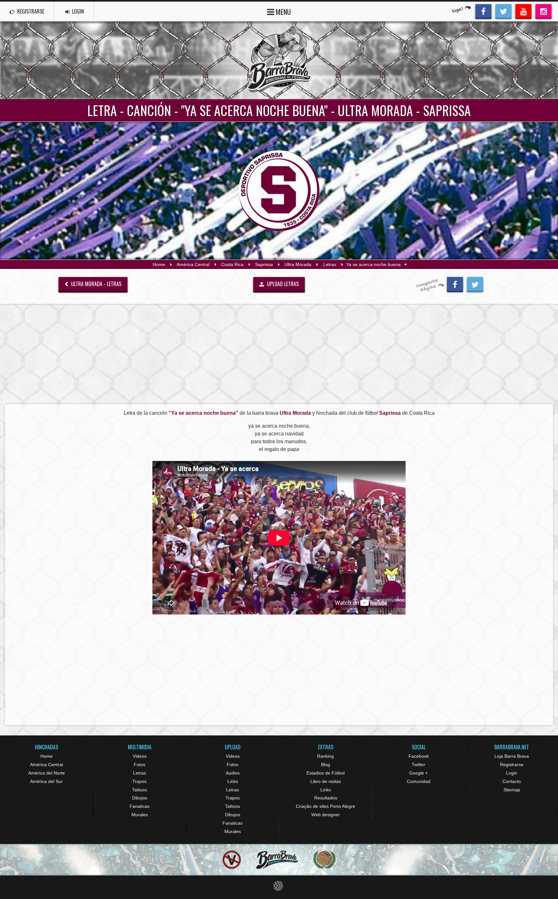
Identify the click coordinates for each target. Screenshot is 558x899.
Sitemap (511, 789)
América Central (193, 264)
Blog (325, 764)
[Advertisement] (279, 353)
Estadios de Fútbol (325, 773)
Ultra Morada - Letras (95, 284)
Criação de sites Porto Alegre (325, 806)
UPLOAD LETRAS (282, 284)
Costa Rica (232, 264)
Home (159, 264)
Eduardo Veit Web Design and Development (279, 886)
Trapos (139, 781)
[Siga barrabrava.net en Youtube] (523, 10)
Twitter (418, 764)
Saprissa (264, 264)
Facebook (418, 756)
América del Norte (46, 773)
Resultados (325, 797)
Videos (140, 756)
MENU (282, 11)
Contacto (511, 781)
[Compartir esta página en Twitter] (475, 283)
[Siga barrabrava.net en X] (503, 10)
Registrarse (511, 764)
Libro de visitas (325, 781)
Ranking (325, 756)
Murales (139, 814)
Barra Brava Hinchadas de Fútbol (279, 60)
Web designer (325, 814)
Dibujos (139, 797)
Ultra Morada (297, 264)
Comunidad (418, 781)
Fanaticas (139, 806)
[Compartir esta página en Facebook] (455, 283)
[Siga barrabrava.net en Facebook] (483, 10)
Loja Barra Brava (511, 756)
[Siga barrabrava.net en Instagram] (543, 10)
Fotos (139, 764)
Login (511, 773)
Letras (329, 264)
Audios (233, 773)
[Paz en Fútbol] (231, 860)
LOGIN (77, 11)
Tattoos (139, 789)
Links (232, 781)
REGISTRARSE (30, 11)
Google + (418, 773)
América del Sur (46, 781)
